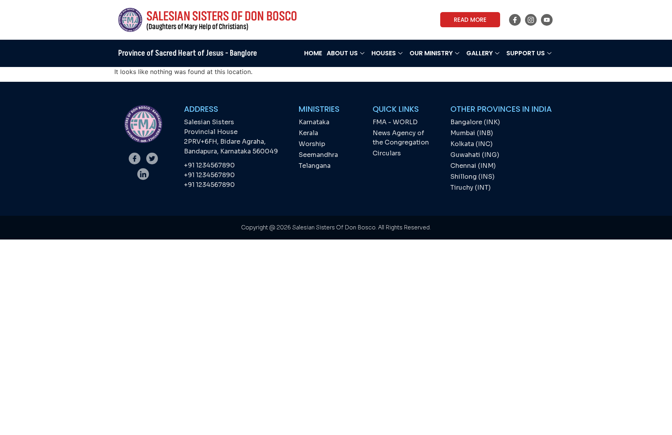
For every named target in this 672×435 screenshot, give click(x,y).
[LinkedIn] (143, 174)
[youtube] (547, 20)
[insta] (531, 20)
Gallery (479, 53)
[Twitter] (152, 158)
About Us (342, 53)
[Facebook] (515, 20)
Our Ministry (431, 53)
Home (313, 53)
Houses (383, 53)
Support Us (525, 53)
